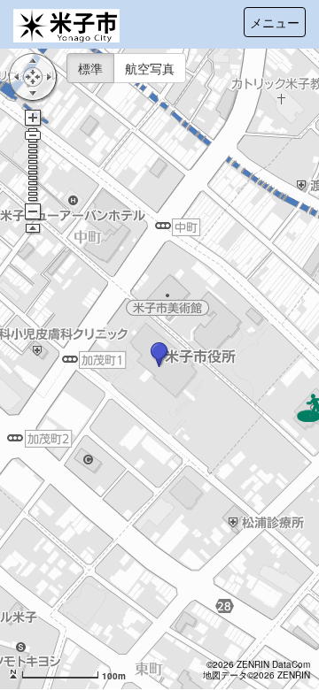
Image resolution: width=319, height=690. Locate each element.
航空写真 (150, 68)
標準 (90, 68)
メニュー (275, 22)
